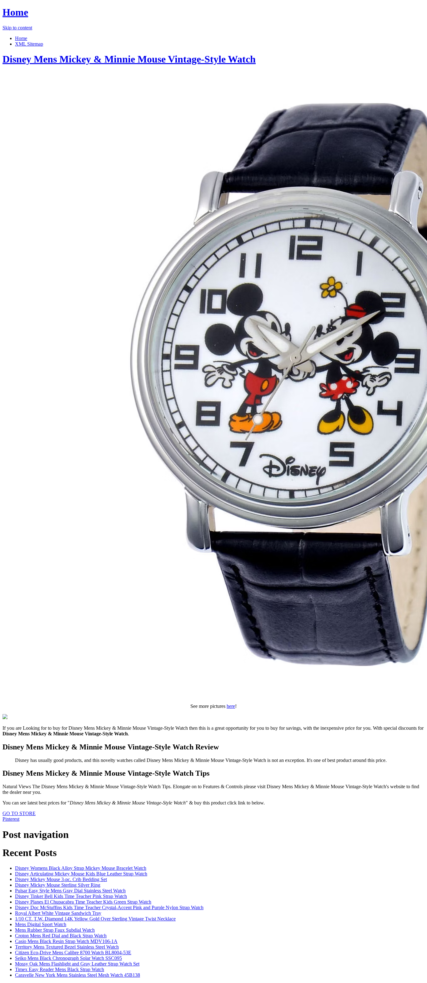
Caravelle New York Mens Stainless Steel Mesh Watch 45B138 (77, 975)
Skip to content (17, 27)
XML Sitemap (29, 44)
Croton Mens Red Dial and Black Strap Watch (61, 935)
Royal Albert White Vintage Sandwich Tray (58, 913)
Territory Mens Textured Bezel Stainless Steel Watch (67, 947)
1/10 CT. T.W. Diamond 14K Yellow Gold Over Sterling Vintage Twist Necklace (95, 918)
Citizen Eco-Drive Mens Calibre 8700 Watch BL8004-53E (73, 952)
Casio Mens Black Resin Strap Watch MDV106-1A (66, 941)
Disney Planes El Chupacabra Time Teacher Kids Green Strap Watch (83, 902)
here (231, 706)
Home (15, 12)
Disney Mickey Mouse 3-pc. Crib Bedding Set (61, 879)
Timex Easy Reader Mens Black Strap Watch (59, 969)
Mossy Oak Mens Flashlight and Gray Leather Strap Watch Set (77, 963)
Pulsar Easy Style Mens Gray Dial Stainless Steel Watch (70, 890)
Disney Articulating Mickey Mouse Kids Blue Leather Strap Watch (81, 873)
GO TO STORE (19, 813)
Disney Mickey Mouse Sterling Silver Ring (57, 885)
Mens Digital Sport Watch (40, 924)
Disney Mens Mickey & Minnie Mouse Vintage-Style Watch (129, 59)
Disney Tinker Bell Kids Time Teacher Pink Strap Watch (71, 896)
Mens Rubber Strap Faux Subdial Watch (55, 930)
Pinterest (11, 819)
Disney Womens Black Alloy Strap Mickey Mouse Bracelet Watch (80, 868)
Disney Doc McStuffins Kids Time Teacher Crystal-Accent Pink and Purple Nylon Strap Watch (109, 907)
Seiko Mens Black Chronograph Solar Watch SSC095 (68, 958)
